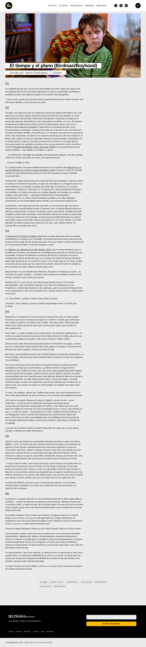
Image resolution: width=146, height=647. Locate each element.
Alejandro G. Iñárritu (56, 582)
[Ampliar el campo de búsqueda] (138, 5)
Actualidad (43, 582)
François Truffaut (45, 586)
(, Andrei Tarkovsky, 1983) (33, 147)
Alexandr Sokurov (72, 582)
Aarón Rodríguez (36, 72)
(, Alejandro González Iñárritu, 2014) (29, 249)
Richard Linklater (59, 586)
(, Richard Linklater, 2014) (25, 236)
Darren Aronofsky (100, 582)
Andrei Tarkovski (86, 582)
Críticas (57, 72)
